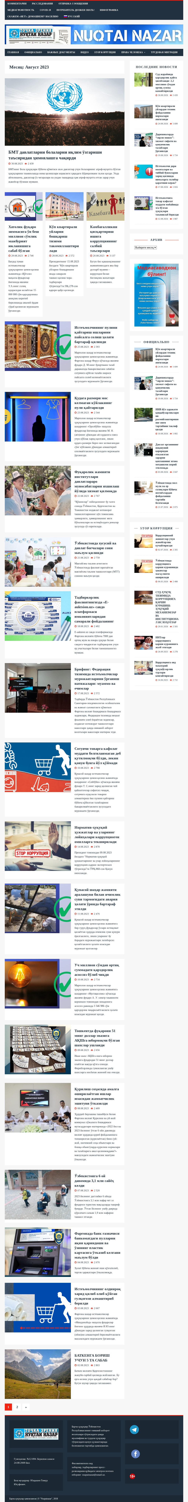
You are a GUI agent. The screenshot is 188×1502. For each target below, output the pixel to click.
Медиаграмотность (21, 10)
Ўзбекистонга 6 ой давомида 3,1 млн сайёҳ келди (94, 1180)
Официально (33, 52)
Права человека (132, 52)
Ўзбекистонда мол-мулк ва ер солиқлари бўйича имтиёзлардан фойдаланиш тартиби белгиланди (167, 493)
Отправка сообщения (73, 3)
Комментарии (17, 3)
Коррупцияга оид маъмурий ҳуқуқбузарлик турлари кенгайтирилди (166, 669)
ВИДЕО (85, 52)
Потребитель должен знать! (76, 10)
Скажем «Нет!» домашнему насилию (33, 16)
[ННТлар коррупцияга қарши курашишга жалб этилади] (143, 647)
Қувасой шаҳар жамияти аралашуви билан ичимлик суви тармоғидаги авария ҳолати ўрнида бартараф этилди (98, 899)
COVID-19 (45, 10)
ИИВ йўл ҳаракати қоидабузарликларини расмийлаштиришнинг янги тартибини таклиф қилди (167, 419)
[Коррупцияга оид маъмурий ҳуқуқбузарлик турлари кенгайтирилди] (143, 672)
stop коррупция (156, 528)
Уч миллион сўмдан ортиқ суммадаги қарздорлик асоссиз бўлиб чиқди (97, 970)
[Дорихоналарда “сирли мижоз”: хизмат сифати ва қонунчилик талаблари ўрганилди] (143, 144)
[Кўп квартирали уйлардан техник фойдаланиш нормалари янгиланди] (143, 116)
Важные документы (61, 52)
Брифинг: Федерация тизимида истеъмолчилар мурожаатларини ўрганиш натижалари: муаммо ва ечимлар (97, 678)
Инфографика (109, 10)
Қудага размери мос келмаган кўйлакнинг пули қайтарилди (93, 403)
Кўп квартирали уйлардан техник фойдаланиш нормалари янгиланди (165, 113)
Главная (13, 52)
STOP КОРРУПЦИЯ (105, 52)
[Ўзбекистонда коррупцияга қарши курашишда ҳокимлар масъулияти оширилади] (143, 570)
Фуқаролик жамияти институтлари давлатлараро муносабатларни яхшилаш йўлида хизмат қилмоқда (97, 481)
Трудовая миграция (164, 52)
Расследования (42, 3)
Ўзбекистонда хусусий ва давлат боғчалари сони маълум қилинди (95, 548)
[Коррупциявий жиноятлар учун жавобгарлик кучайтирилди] (143, 545)
